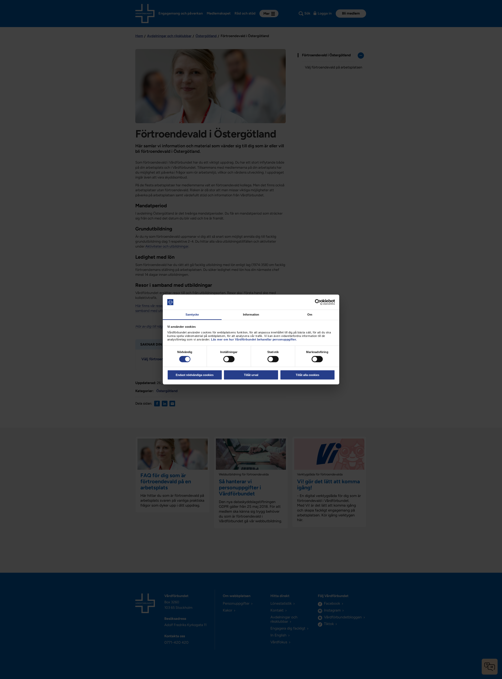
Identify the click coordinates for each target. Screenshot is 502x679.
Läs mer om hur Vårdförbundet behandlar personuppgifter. (254, 339)
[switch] (229, 359)
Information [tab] (251, 314)
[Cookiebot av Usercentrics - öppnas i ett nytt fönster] (318, 302)
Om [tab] (309, 314)
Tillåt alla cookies (307, 375)
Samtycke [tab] (192, 314)
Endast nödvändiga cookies (195, 375)
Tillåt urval (251, 375)
